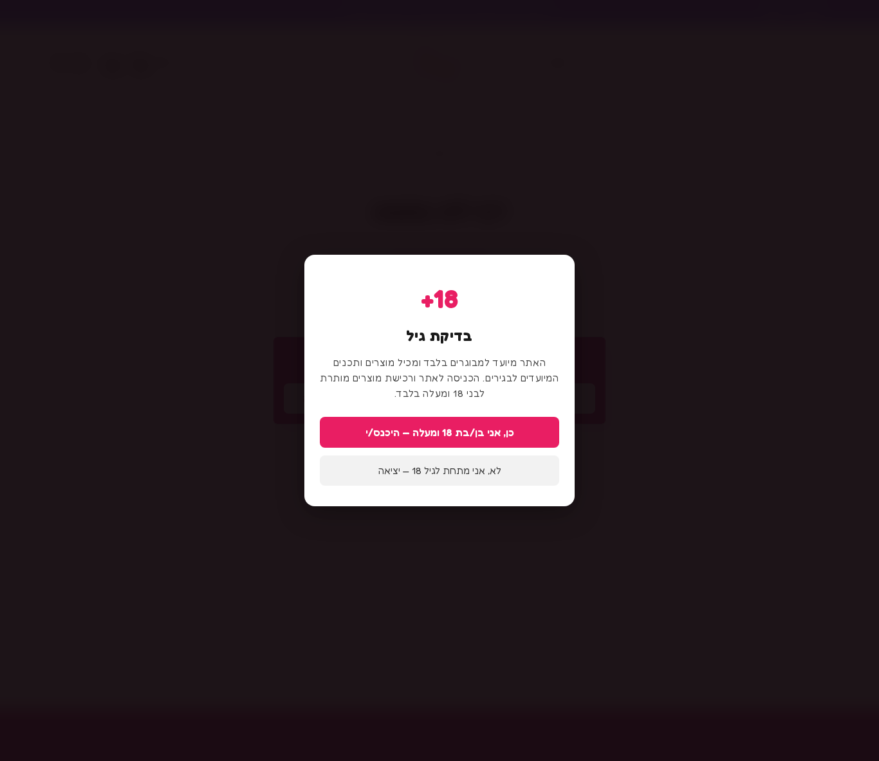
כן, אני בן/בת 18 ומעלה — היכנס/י (439, 432)
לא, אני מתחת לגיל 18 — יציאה (439, 470)
